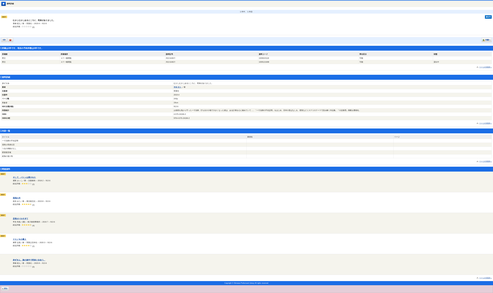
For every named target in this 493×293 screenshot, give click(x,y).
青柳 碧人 (177, 87)
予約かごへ (10, 40)
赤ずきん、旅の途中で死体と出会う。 (29, 260)
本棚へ (487, 40)
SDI (4, 40)
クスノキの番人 (19, 239)
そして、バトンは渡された (24, 177)
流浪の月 (17, 198)
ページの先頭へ (485, 67)
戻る (5, 288)
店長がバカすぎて (20, 219)
